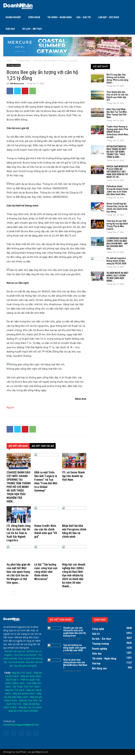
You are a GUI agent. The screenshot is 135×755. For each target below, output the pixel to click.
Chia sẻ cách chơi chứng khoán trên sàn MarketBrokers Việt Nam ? (75, 663)
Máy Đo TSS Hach (14, 690)
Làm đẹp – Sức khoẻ (108, 17)
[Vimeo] (28, 733)
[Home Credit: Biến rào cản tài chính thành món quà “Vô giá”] (46, 514)
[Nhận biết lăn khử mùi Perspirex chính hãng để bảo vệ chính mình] (74, 514)
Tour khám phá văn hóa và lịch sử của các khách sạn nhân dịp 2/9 (117, 96)
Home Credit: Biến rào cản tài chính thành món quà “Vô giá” (45, 531)
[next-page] (14, 593)
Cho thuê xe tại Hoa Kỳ (25, 654)
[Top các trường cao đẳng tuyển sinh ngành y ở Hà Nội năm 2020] (54, 648)
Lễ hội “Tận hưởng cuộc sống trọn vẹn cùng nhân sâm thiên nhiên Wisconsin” (45, 572)
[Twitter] (17, 91)
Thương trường (23, 60)
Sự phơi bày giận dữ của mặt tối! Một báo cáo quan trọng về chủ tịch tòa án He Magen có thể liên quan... (18, 573)
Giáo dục (10, 29)
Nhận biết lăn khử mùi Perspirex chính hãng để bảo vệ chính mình (74, 531)
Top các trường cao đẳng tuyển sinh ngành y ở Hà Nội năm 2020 (74, 648)
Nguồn (10, 407)
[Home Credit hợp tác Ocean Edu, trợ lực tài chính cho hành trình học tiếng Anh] (97, 206)
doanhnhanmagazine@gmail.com (21, 724)
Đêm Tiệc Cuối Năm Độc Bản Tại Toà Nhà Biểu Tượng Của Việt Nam (117, 113)
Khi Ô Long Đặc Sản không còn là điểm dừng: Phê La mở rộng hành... (117, 78)
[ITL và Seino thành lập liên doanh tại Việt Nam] (74, 461)
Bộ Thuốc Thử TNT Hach (26, 686)
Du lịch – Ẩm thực (32, 29)
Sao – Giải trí (83, 17)
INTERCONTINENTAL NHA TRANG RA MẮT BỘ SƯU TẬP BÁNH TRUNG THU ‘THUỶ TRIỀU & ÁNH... (116, 151)
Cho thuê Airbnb (16, 662)
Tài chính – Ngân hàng (59, 17)
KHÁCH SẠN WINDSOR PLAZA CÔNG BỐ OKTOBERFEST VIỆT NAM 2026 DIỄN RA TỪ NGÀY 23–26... (117, 171)
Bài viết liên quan (18, 446)
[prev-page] (9, 593)
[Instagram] (13, 733)
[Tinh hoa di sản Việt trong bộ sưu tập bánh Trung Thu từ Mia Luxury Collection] (97, 224)
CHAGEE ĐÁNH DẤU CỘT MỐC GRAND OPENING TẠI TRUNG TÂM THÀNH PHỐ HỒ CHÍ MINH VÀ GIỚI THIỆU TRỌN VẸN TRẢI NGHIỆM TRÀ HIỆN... (19, 487)
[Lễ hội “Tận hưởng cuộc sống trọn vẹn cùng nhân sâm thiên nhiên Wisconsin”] (46, 553)
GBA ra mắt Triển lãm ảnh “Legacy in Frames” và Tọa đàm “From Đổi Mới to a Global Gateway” (45, 481)
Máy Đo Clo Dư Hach (30, 707)
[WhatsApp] (32, 91)
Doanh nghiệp (13, 17)
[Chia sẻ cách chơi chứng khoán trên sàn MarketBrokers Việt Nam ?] (54, 663)
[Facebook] (10, 91)
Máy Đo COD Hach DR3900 (23, 710)
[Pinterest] (25, 91)
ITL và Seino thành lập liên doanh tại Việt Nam (73, 476)
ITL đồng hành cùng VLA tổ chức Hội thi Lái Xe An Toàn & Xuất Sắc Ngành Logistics (18, 533)
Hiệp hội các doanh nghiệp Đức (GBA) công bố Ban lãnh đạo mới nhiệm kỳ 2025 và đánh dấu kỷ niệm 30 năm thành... (73, 575)
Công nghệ (34, 17)
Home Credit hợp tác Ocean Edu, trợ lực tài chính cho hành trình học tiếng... (117, 207)
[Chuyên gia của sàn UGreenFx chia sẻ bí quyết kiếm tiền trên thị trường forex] (54, 631)
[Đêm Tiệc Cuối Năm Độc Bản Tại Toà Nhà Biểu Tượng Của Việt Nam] (97, 112)
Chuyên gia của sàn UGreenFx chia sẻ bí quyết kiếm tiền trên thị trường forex (74, 631)
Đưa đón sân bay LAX (15, 651)
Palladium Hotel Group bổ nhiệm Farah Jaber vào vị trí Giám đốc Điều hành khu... (117, 190)
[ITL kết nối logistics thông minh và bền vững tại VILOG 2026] (97, 261)
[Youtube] (36, 733)
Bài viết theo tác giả (43, 446)
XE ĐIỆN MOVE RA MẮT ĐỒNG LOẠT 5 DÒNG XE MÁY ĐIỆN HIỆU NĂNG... (117, 277)
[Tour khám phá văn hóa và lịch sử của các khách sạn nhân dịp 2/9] (97, 95)
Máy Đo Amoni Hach (24, 693)
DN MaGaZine (17, 83)
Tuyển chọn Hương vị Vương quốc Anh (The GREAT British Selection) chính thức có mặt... (117, 131)
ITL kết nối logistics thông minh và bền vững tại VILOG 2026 (116, 261)
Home (9, 60)
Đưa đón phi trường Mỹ (25, 665)
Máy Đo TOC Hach (22, 672)
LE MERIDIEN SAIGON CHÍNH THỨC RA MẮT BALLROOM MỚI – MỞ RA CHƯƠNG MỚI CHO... (117, 243)
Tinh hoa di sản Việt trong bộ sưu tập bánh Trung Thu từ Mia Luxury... (117, 225)
